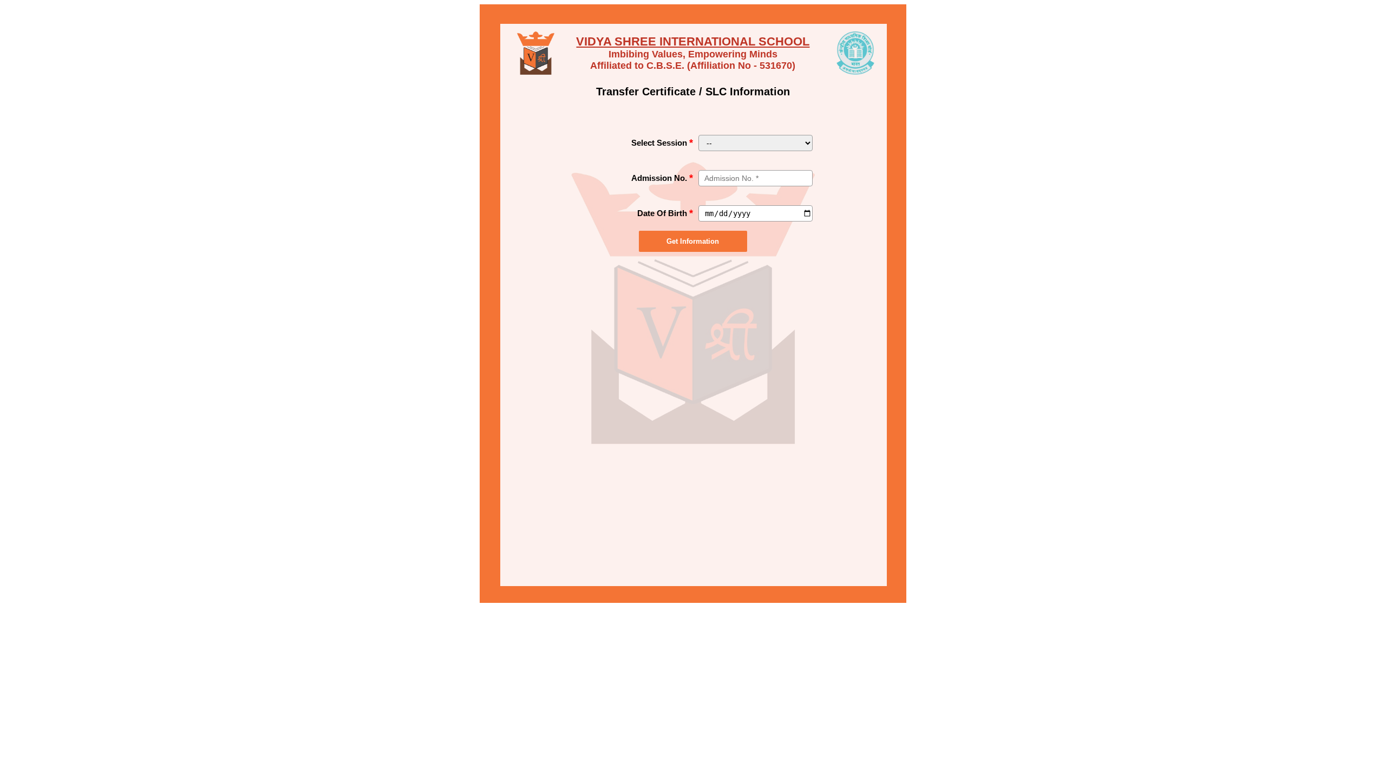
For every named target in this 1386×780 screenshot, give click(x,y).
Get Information (692, 241)
